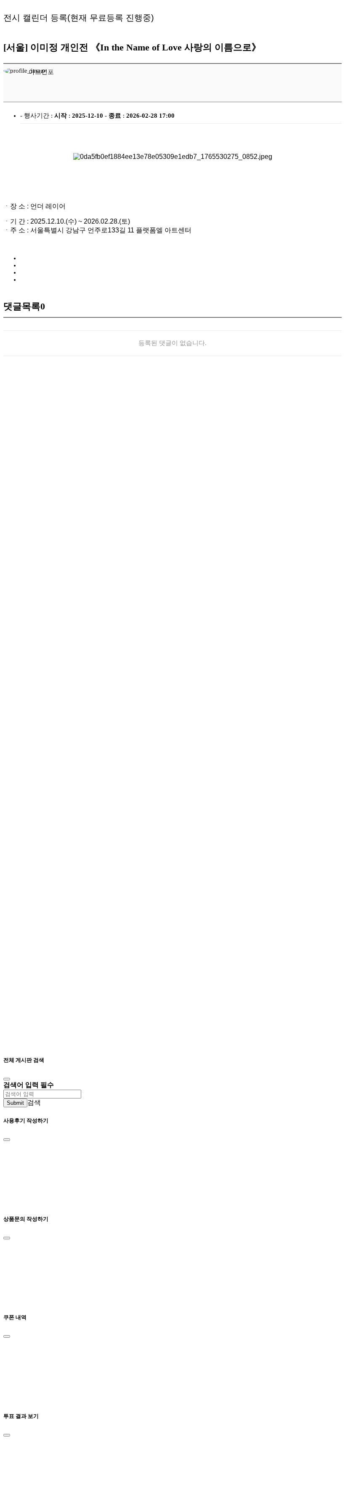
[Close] (6, 1079)
